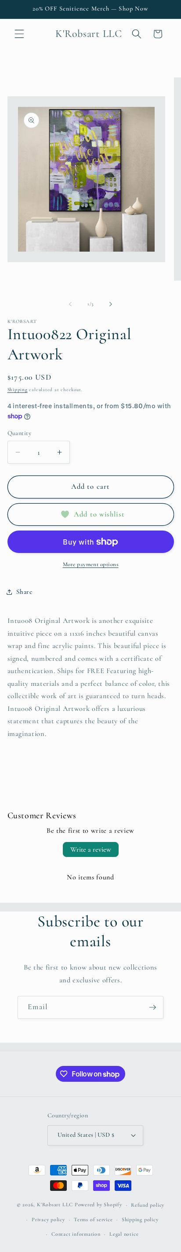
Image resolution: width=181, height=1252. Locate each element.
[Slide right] (110, 304)
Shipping (17, 389)
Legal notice (123, 1234)
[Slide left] (70, 304)
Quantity (19, 433)
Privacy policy (48, 1219)
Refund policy (147, 1205)
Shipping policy (140, 1219)
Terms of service (93, 1219)
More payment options (91, 564)
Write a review (90, 849)
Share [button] (24, 592)
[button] (19, 33)
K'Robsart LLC (55, 1205)
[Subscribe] (152, 1007)
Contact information (76, 1234)
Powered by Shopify (98, 1205)
